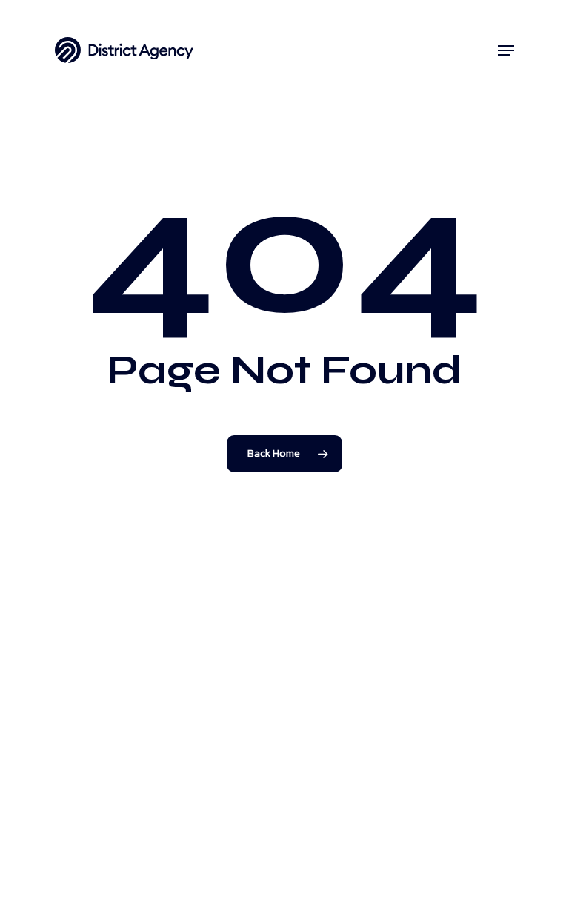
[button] (506, 50)
